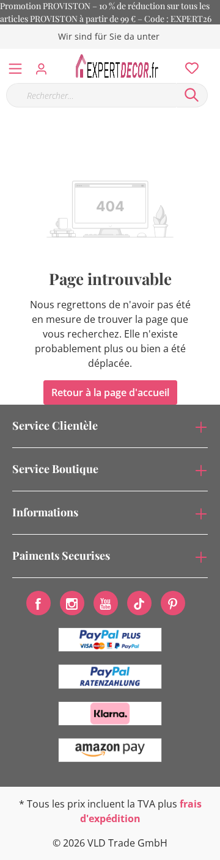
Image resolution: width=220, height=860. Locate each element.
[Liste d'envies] (188, 65)
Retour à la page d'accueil (110, 392)
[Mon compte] (45, 65)
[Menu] (15, 66)
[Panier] (213, 55)
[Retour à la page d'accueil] (120, 66)
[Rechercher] (192, 95)
